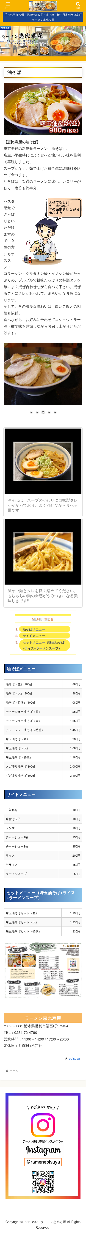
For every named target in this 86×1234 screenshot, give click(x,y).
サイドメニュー (34, 635)
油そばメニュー (34, 629)
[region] (43, 382)
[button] (77, 717)
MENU (37, 618)
